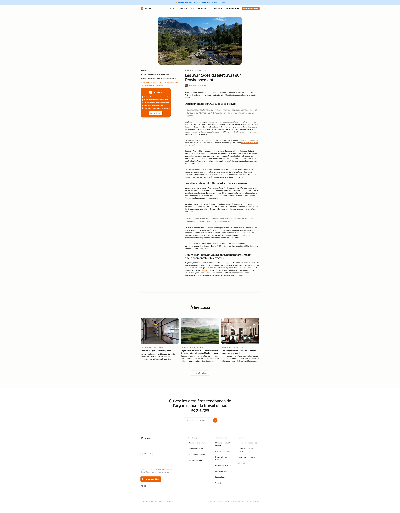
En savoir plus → (218, 2)
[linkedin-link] (142, 486)
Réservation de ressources (221, 458)
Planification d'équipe (197, 454)
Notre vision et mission (246, 457)
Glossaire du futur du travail (246, 450)
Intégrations (219, 477)
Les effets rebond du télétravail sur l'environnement (158, 79)
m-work (204, 270)
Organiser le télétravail (197, 443)
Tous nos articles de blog (247, 443)
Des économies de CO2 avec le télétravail (155, 74)
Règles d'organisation (223, 451)
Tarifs (193, 8)
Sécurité (218, 483)
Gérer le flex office (196, 449)
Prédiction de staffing (223, 471)
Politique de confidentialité (233, 501)
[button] (171, 8)
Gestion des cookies (252, 501)
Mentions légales (216, 501)
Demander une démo (233, 8)
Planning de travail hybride (222, 444)
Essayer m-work (155, 113)
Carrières (241, 463)
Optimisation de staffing (198, 460)
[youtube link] (145, 486)
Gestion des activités (223, 465)
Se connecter (217, 8)
